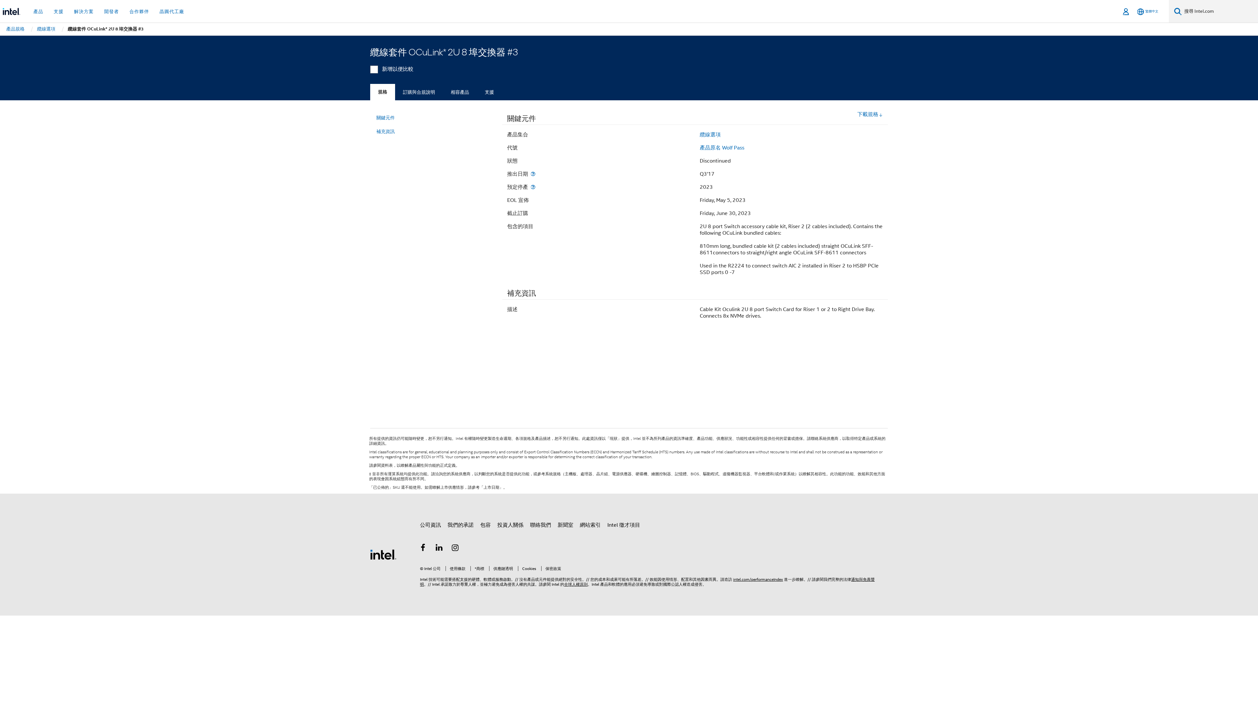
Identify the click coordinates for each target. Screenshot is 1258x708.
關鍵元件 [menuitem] (385, 118)
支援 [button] (59, 11)
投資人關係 (510, 525)
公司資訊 (430, 525)
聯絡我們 (540, 525)
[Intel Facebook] (423, 549)
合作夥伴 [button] (139, 11)
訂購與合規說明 (419, 92)
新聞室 (565, 525)
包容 (485, 525)
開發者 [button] (111, 11)
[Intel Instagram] (455, 549)
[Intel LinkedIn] (439, 549)
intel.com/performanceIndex (758, 579)
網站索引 (590, 525)
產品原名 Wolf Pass (722, 148)
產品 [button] (38, 11)
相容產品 (460, 92)
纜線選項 (710, 134)
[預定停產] (533, 187)
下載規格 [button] (867, 114)
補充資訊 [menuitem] (385, 131)
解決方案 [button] (84, 11)
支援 (489, 92)
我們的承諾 (461, 525)
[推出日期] (533, 174)
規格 (382, 92)
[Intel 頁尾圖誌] (383, 554)
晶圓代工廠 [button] (172, 11)
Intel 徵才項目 (623, 525)
